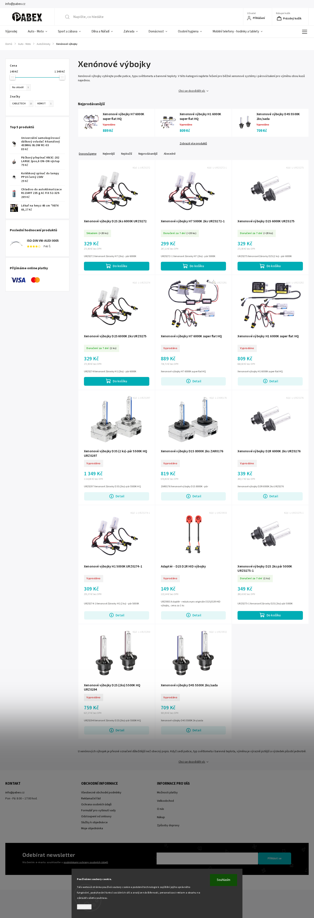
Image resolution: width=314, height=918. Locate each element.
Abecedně (169, 154)
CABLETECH (22, 103)
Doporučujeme (87, 154)
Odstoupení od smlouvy (96, 816)
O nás (160, 809)
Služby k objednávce (94, 822)
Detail (196, 381)
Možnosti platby (167, 792)
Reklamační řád (91, 798)
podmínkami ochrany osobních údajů (86, 862)
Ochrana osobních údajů (96, 804)
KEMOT (44, 103)
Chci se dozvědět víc (192, 91)
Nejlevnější (109, 154)
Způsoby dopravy (168, 825)
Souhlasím (223, 880)
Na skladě (20, 87)
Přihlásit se (275, 858)
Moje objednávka (92, 828)
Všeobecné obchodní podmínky (101, 792)
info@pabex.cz (15, 792)
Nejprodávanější (147, 154)
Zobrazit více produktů (193, 143)
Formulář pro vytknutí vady (98, 810)
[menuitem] (13, 32)
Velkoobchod (165, 801)
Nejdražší (126, 154)
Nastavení (84, 907)
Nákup (161, 817)
